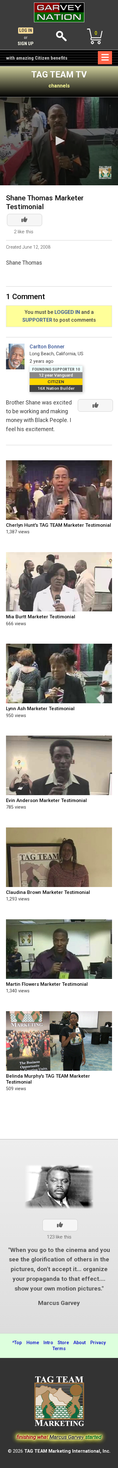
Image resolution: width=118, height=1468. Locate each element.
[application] (59, 141)
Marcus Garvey (59, 1303)
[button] (59, 141)
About (79, 1342)
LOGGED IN (67, 312)
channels (59, 86)
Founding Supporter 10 (56, 369)
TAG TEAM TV (59, 75)
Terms (59, 1348)
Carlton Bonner (47, 347)
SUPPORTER (37, 320)
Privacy (98, 1342)
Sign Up (26, 43)
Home (32, 1342)
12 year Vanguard (56, 375)
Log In (25, 30)
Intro (48, 1342)
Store (63, 1342)
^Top (17, 1342)
